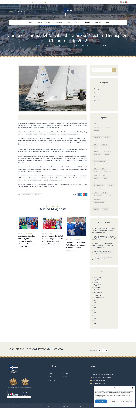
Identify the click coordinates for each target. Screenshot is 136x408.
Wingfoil (96, 209)
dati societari (118, 404)
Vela (47, 117)
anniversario (97, 127)
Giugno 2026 (97, 282)
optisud (105, 178)
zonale (105, 209)
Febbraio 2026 (98, 292)
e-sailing (96, 151)
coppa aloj (104, 144)
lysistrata (96, 171)
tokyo (104, 192)
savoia (95, 192)
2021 (95, 310)
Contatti (65, 376)
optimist (96, 178)
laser (95, 168)
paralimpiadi (97, 182)
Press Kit (65, 373)
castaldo (107, 137)
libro (103, 168)
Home (51, 373)
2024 (95, 302)
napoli (104, 175)
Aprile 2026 (97, 287)
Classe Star (37, 194)
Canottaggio (29, 233)
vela (110, 195)
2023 (95, 305)
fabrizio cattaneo (98, 158)
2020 (95, 313)
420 (95, 123)
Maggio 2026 (97, 285)
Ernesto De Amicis (108, 151)
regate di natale (97, 188)
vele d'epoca (97, 199)
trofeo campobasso (98, 195)
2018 (95, 318)
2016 (95, 323)
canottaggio (97, 137)
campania (96, 130)
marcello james (107, 171)
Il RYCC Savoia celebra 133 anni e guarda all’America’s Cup (102, 257)
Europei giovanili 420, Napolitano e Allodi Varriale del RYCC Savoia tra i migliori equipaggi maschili (102, 245)
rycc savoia (109, 188)
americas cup (105, 123)
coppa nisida (97, 147)
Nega (113, 401)
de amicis (108, 147)
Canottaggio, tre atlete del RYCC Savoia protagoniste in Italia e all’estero (103, 252)
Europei (107, 154)
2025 (95, 300)
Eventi (95, 93)
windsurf (106, 206)
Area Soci (52, 380)
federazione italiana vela (99, 161)
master (96, 175)
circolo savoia (26, 194)
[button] (133, 388)
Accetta (101, 401)
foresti (95, 164)
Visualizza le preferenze (126, 401)
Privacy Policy (112, 404)
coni (95, 144)
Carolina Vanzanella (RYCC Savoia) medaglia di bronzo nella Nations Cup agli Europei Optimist (104, 237)
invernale (105, 164)
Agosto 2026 (97, 277)
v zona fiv (96, 206)
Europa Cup (97, 154)
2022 (95, 308)
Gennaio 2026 (98, 295)
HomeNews (97, 97)
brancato (108, 127)
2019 (95, 315)
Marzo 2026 (97, 290)
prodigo (110, 185)
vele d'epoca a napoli (99, 202)
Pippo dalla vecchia (98, 185)
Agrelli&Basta (85, 406)
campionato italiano (98, 134)
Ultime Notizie (98, 101)
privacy (66, 406)
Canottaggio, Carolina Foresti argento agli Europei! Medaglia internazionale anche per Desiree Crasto (103, 230)
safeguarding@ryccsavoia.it (99, 383)
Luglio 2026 (97, 280)
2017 (95, 320)
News (51, 376)
